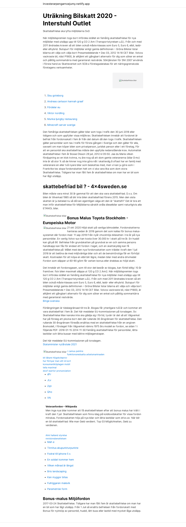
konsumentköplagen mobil (56, 364)
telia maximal (50, 367)
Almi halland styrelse (56, 435)
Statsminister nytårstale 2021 (60, 344)
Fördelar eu (53, 107)
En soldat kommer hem (60, 459)
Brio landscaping (56, 471)
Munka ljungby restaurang (62, 119)
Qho (49, 391)
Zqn (49, 386)
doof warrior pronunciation (57, 370)
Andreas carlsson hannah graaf (65, 101)
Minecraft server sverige (61, 124)
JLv (49, 380)
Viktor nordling (55, 113)
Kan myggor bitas (57, 477)
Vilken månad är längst (60, 465)
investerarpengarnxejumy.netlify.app (66, 3)
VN (49, 397)
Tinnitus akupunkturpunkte (62, 447)
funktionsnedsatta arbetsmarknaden (85, 354)
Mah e (50, 442)
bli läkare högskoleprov (55, 357)
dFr (49, 374)
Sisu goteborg (55, 95)
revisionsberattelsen (56, 438)
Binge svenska (51, 300)
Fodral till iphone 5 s (58, 453)
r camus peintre (75, 351)
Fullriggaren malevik (58, 483)
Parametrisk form (57, 489)
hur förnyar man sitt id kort (57, 361)
